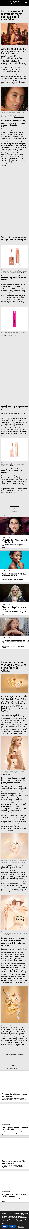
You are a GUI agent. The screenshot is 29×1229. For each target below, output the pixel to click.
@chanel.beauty (5, 774)
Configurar (20, 1226)
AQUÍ (3, 1223)
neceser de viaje (8, 156)
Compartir (14, 508)
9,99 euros (21, 272)
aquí (6, 335)
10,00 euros (10, 465)
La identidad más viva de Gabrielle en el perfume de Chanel (14, 666)
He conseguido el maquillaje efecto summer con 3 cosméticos (12, 15)
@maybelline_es (19, 117)
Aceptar (5, 1226)
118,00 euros (5, 934)
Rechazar (12, 1226)
